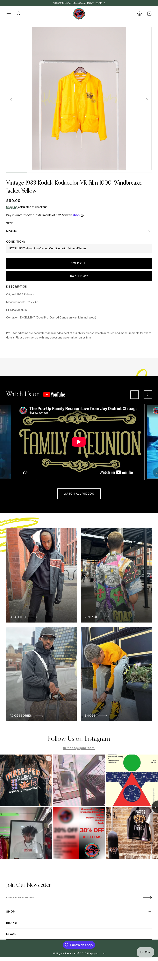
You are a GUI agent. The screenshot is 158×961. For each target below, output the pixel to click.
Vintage (91, 617)
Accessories (21, 715)
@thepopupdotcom (79, 748)
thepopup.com (96, 953)
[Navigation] (8, 13)
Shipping (11, 207)
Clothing (18, 617)
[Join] (147, 898)
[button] (149, 13)
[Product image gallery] (79, 98)
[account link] (139, 13)
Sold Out (79, 263)
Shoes (90, 715)
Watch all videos (79, 493)
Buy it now (79, 275)
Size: (10, 223)
